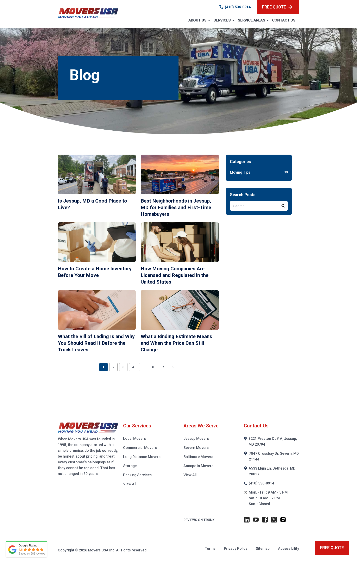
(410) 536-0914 (238, 7)
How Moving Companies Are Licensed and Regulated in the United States (174, 275)
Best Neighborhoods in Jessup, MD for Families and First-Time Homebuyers (176, 207)
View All (129, 484)
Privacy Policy (236, 548)
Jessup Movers (196, 438)
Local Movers (134, 438)
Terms (210, 548)
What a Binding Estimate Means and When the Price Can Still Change (176, 343)
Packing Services (137, 475)
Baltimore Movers (198, 456)
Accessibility (288, 548)
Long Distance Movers (142, 456)
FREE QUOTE (274, 7)
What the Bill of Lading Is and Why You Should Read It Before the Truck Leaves (96, 343)
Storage (130, 466)
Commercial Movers (140, 447)
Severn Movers (196, 447)
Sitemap (263, 548)
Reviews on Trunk (198, 520)
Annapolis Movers (198, 466)
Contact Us (283, 20)
